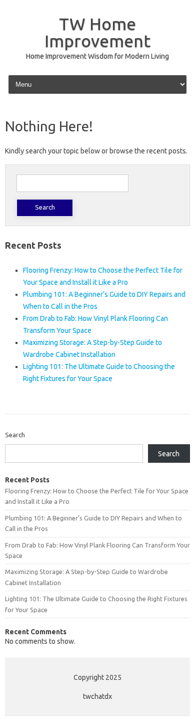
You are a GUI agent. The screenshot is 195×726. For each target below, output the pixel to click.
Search (15, 434)
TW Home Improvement (97, 32)
